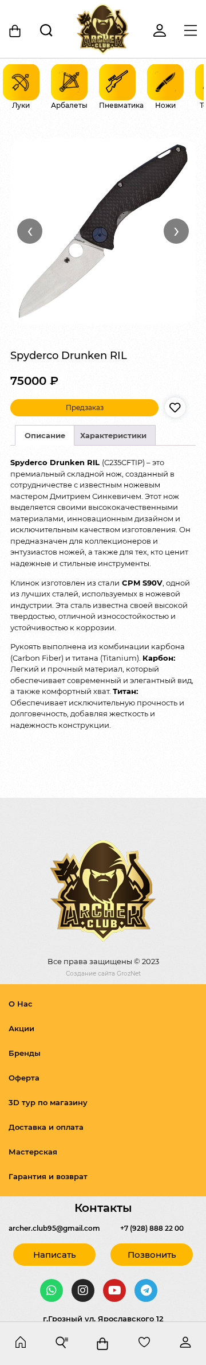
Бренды (25, 1053)
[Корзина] (15, 31)
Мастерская (33, 1151)
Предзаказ (85, 407)
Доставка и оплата (46, 1127)
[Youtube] (114, 1290)
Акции (21, 1028)
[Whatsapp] (51, 1290)
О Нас (21, 1003)
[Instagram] (83, 1290)
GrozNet (129, 973)
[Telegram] (145, 1290)
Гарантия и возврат (48, 1176)
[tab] (44, 435)
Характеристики (113, 435)
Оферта (24, 1077)
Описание (45, 435)
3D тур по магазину (48, 1102)
